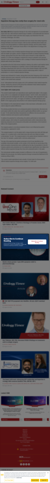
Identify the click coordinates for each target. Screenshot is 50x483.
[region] (25, 477)
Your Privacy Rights (9, 480)
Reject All (44, 480)
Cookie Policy (19, 477)
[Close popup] (47, 235)
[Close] (47, 472)
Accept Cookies (35, 480)
